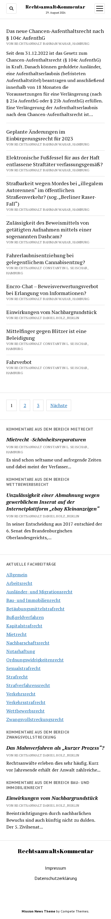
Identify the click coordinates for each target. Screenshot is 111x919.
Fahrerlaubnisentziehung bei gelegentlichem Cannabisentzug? (45, 258)
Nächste (58, 405)
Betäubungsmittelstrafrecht (35, 609)
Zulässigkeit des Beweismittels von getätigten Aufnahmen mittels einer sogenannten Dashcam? (48, 229)
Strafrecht (17, 677)
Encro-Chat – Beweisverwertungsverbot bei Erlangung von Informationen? (52, 289)
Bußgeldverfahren (25, 617)
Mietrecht (16, 634)
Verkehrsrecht (21, 694)
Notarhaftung (20, 651)
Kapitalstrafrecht (24, 626)
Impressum (55, 868)
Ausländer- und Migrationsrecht (39, 592)
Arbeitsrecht (19, 583)
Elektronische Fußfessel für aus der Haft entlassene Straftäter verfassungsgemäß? (54, 161)
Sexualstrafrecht (23, 668)
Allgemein (16, 575)
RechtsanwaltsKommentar (55, 7)
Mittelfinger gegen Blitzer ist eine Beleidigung (46, 334)
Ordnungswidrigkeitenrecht (35, 660)
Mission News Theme (38, 911)
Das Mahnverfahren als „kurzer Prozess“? (55, 747)
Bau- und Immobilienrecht (33, 600)
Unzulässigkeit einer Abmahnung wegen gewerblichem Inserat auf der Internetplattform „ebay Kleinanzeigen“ (53, 502)
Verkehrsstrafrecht (26, 702)
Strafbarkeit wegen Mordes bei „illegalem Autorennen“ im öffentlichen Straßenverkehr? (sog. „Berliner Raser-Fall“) (54, 193)
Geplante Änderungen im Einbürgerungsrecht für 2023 (39, 135)
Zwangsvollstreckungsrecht (35, 719)
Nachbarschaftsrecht (28, 643)
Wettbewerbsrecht (25, 711)
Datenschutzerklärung (55, 878)
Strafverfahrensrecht (28, 685)
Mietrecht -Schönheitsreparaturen (46, 439)
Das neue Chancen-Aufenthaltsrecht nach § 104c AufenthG (55, 34)
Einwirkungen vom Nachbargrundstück (51, 312)
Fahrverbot (19, 362)
